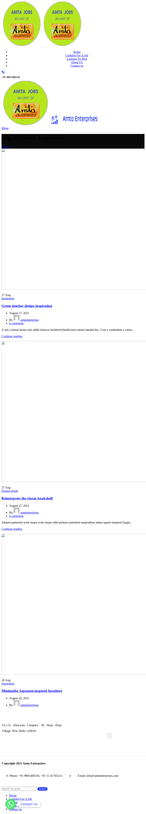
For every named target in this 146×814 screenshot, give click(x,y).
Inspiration (8, 298)
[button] (109, 736)
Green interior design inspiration (27, 306)
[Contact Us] (11, 804)
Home (5, 146)
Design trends (10, 491)
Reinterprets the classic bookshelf (27, 498)
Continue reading (12, 336)
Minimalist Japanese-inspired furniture (32, 691)
